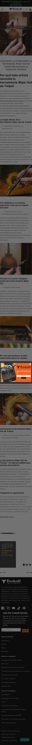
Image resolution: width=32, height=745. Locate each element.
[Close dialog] (30, 364)
